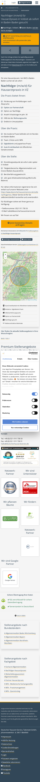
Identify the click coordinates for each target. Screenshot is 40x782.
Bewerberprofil (16, 65)
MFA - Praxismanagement (15, 688)
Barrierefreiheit (8, 751)
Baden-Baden (27, 239)
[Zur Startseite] (1, 8)
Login (14, 2)
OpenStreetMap (32, 300)
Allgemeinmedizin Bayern (15, 637)
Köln (7, 338)
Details (19, 359)
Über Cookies (33, 359)
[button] (36, 3)
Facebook (6, 766)
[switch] (35, 400)
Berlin (3, 338)
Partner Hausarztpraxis (14, 680)
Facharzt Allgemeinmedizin (15, 667)
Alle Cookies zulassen (20, 422)
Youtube (6, 773)
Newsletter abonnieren (11, 762)
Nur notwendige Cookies (20, 427)
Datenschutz (7, 744)
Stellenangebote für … (12, 8)
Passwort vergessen (10, 758)
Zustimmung (7, 359)
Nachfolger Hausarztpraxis (9, 10)
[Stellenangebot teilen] (10, 50)
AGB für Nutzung (8, 740)
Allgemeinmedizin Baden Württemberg (20, 633)
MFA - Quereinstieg (12, 691)
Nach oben (21, 616)
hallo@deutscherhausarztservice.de (15, 444)
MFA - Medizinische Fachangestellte (19, 684)
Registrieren (26, 2)
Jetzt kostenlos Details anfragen (21, 223)
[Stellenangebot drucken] (30, 50)
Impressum (6, 737)
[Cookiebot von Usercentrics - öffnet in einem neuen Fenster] (29, 353)
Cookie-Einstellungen (10, 747)
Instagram (7, 769)
